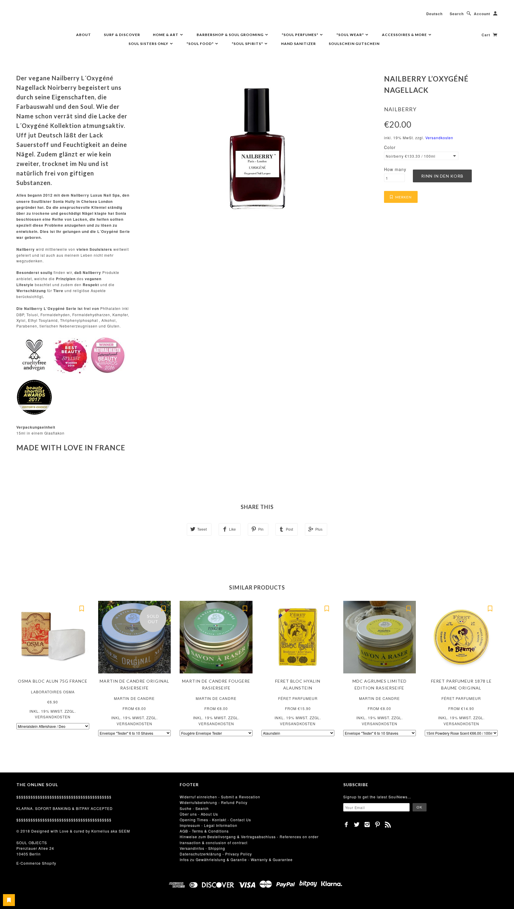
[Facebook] (346, 824)
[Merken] (82, 608)
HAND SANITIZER (298, 43)
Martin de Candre (134, 698)
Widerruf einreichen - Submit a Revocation (220, 796)
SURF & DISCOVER (122, 34)
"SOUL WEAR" (350, 34)
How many (395, 169)
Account (482, 13)
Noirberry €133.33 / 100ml (410, 156)
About (83, 34)
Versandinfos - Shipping (202, 848)
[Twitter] (357, 824)
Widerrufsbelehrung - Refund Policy (213, 802)
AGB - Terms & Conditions (204, 830)
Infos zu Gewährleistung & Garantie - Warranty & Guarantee (236, 859)
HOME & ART (166, 34)
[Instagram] (367, 824)
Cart (486, 34)
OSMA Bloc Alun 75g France (52, 681)
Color (390, 147)
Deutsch (434, 13)
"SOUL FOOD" (200, 43)
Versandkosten (439, 137)
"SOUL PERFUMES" (300, 34)
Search (457, 13)
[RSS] (388, 824)
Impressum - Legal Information (208, 825)
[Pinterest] (377, 824)
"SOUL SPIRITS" (248, 43)
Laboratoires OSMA (53, 691)
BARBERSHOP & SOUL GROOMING (230, 34)
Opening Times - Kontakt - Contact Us (215, 819)
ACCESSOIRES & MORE (405, 34)
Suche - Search (194, 808)
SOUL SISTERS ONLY (148, 43)
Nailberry (400, 109)
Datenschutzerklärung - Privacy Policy (216, 853)
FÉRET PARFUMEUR (298, 698)
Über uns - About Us (199, 813)
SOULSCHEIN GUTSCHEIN (354, 43)
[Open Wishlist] (9, 900)
